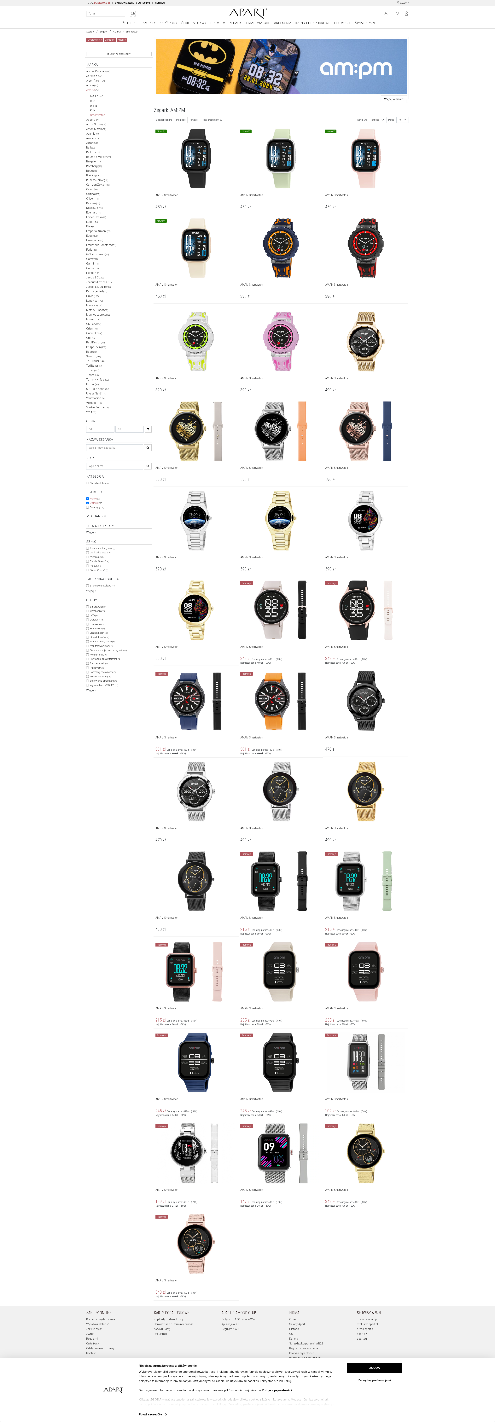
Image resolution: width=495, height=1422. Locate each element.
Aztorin (93, 142)
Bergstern (94, 161)
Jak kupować (94, 1329)
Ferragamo (94, 240)
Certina (93, 193)
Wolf (91, 412)
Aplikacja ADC (230, 1324)
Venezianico (95, 398)
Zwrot (90, 1333)
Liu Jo (92, 296)
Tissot (93, 374)
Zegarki (104, 31)
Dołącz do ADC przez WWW (238, 1319)
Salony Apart (297, 1324)
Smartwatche (99, 483)
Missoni (93, 319)
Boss (92, 170)
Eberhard (94, 212)
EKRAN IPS (97, 628)
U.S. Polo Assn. (98, 388)
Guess (93, 268)
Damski (96, 502)
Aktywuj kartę (162, 1329)
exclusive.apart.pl (367, 1324)
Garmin (93, 263)
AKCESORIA (282, 23)
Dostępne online (164, 120)
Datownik (97, 619)
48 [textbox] (400, 119)
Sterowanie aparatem (103, 680)
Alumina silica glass (102, 548)
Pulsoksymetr (99, 663)
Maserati (94, 305)
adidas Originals (98, 71)
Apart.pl (90, 31)
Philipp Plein (96, 347)
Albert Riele (95, 80)
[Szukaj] (148, 429)
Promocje (180, 120)
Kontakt (91, 1353)
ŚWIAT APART (365, 23)
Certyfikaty (92, 1343)
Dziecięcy (97, 507)
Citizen (93, 198)
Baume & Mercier (99, 156)
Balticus (93, 152)
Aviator (93, 138)
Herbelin (93, 272)
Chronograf (97, 610)
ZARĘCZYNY (169, 23)
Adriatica (94, 76)
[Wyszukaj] (89, 13)
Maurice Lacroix (98, 314)
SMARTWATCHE (258, 23)
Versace (94, 402)
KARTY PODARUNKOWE (312, 23)
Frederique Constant (101, 245)
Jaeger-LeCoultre (98, 286)
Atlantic (93, 133)
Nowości (193, 120)
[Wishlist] (396, 13)
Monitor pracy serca (102, 641)
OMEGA (93, 323)
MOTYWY (200, 23)
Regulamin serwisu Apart (304, 1348)
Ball (90, 147)
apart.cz (362, 1333)
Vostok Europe (97, 407)
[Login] (386, 13)
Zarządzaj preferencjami (374, 1380)
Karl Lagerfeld (96, 291)
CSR (291, 1333)
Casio (92, 189)
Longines (94, 300)
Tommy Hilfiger (98, 379)
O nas (292, 1319)
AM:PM (117, 31)
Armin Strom (96, 124)
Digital (93, 105)
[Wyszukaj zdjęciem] (133, 13)
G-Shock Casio (97, 254)
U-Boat (92, 384)
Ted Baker (94, 365)
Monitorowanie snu (101, 645)
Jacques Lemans (99, 282)
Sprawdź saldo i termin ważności (174, 1324)
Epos (92, 235)
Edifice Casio (96, 217)
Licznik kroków (99, 637)
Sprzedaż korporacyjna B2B (306, 1343)
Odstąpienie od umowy (100, 1348)
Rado (92, 351)
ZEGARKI (235, 23)
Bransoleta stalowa (102, 585)
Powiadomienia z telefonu (105, 658)
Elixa (91, 226)
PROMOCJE (342, 23)
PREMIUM (217, 23)
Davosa (93, 203)
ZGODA (374, 1367)
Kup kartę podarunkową (168, 1319)
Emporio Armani (98, 231)
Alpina (92, 85)
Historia (294, 1329)
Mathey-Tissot (97, 310)
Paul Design (95, 342)
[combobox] (377, 120)
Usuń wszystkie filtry (120, 54)
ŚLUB (185, 23)
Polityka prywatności (302, 1353)
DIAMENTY (147, 23)
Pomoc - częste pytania (100, 1319)
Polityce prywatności (277, 1390)
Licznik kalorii (99, 632)
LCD (93, 615)
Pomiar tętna (98, 654)
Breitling (93, 175)
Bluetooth (96, 624)
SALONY (404, 3)
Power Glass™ (99, 570)
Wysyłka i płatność (97, 1324)
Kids (93, 110)
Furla (91, 249)
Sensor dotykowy (100, 676)
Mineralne (96, 557)
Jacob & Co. (95, 277)
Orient (92, 328)
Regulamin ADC (231, 1329)
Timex (92, 370)
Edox (92, 221)
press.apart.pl (365, 1329)
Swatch (93, 356)
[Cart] (406, 13)
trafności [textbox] (375, 120)
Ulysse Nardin (96, 393)
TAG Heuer (95, 361)
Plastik (95, 565)
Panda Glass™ (99, 561)
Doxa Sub (94, 207)
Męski (95, 498)
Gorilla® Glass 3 (100, 552)
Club (93, 101)
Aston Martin (96, 129)
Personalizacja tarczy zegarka (108, 650)
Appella (92, 119)
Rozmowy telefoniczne (103, 672)
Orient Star (94, 333)
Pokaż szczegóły (150, 1414)
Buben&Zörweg (97, 180)
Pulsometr (97, 667)
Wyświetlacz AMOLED (104, 685)
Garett (92, 258)
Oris (91, 337)
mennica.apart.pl (367, 1319)
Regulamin (92, 1338)
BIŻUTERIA (127, 23)
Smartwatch (97, 115)
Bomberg (94, 166)
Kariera (293, 1338)
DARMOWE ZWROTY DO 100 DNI (132, 3)
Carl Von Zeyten (98, 184)
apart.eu (362, 1338)
